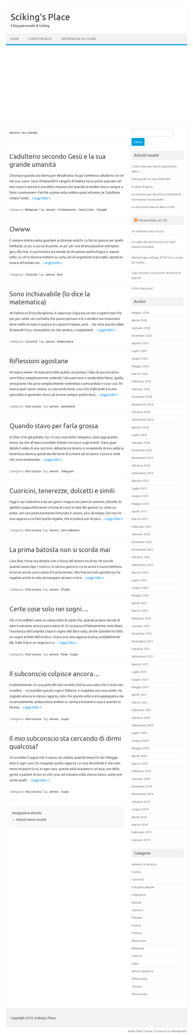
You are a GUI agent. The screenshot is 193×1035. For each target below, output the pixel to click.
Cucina (136, 871)
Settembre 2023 (142, 473)
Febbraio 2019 (141, 832)
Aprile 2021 (139, 694)
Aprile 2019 (139, 817)
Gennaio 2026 (141, 328)
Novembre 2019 (142, 794)
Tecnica (137, 986)
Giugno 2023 (140, 496)
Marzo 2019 (140, 824)
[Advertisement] (96, 84)
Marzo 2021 (140, 702)
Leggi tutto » (41, 198)
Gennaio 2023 (141, 534)
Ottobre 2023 (141, 465)
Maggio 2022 (140, 595)
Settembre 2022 (142, 564)
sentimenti (68, 406)
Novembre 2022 (142, 549)
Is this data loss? (143, 288)
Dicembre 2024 (142, 396)
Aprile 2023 (139, 511)
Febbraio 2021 (141, 710)
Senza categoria (142, 971)
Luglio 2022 (139, 580)
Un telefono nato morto (148, 231)
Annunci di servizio (144, 864)
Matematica (65, 341)
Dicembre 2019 (142, 786)
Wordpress (179, 1031)
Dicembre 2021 (142, 633)
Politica (137, 932)
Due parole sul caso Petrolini (151, 178)
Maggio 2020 (140, 748)
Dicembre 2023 (142, 450)
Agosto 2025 (140, 343)
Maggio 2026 (140, 312)
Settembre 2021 (142, 656)
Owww (19, 229)
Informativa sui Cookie (78, 38)
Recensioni (139, 940)
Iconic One (135, 1031)
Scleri (135, 963)
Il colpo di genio (142, 186)
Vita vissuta (33, 406)
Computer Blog (40, 38)
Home (15, 38)
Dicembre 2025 (142, 335)
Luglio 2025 (139, 350)
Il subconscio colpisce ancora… (54, 673)
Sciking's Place (40, 17)
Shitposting (139, 978)
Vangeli (101, 209)
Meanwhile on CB (152, 220)
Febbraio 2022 (141, 618)
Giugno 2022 (140, 587)
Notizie (136, 902)
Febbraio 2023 (141, 526)
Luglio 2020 (139, 732)
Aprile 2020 (139, 756)
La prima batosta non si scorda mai (59, 549)
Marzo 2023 (140, 518)
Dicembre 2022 (142, 542)
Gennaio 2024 (141, 442)
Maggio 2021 (140, 687)
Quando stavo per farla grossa (53, 425)
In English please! (143, 887)
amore (50, 209)
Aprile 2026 (139, 320)
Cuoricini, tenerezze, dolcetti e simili (62, 490)
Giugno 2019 (140, 809)
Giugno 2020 (140, 740)
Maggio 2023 (140, 503)
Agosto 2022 (140, 572)
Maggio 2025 (140, 366)
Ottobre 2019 (141, 801)
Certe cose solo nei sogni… (48, 608)
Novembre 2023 (142, 457)
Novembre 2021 (142, 641)
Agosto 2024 (140, 427)
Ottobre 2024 (141, 412)
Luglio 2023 (139, 488)
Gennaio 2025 (141, 389)
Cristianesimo (66, 209)
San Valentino (70, 530)
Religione (31, 209)
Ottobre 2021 (141, 648)
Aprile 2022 (139, 603)
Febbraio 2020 (141, 771)
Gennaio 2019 (141, 840)
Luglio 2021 (139, 671)
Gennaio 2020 (141, 778)
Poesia (136, 925)
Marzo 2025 (140, 373)
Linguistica (139, 894)
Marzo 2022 (140, 610)
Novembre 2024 (142, 404)
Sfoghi (65, 589)
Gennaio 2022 (141, 626)
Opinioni (137, 910)
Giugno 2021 (140, 679)
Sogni (74, 654)
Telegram (67, 471)
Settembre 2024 (142, 419)
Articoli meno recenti (29, 819)
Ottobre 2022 (141, 557)
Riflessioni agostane (38, 361)
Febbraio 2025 (141, 381)
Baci (60, 274)
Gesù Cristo (86, 209)
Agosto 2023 (140, 480)
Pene (64, 654)
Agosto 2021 (140, 664)
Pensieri (137, 917)
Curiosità (31, 274)
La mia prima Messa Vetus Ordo (153, 207)
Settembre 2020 (142, 725)
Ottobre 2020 (141, 717)
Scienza (137, 955)
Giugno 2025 (140, 358)
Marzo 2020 (140, 763)
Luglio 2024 (139, 434)
